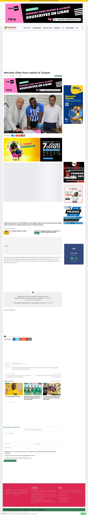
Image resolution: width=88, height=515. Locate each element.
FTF (63, 28)
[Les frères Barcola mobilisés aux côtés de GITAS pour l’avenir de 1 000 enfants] (52, 389)
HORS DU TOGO (47, 28)
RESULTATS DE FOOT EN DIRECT (13, 509)
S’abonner (83, 513)
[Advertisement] (44, 42)
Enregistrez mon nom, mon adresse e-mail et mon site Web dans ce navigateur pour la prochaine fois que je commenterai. (30, 452)
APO (33, 509)
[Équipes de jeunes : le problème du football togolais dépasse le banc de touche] (37, 232)
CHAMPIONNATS (36, 28)
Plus (77, 28)
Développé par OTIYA (73, 261)
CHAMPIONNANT (40, 509)
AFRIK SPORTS (27, 509)
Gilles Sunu (14, 336)
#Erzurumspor (47, 298)
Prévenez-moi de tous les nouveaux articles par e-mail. (18, 458)
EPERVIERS (57, 28)
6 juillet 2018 (49, 303)
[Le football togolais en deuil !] (6, 232)
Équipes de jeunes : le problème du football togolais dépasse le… (50, 231)
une (26, 336)
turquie (23, 336)
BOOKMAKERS (70, 28)
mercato (19, 336)
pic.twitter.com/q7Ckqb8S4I (33, 300)
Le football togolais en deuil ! (18, 231)
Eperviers (7, 383)
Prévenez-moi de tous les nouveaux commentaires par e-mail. (20, 455)
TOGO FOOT (27, 28)
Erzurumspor (9, 336)
